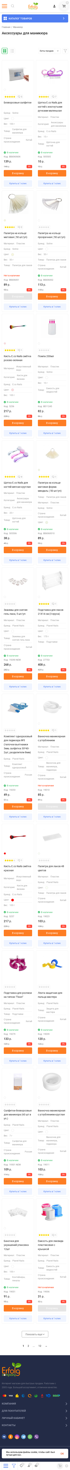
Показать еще (34, 1334)
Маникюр (18, 27)
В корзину (18, 173)
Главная (6, 27)
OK (62, 1453)
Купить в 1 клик (18, 183)
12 (39, 1345)
